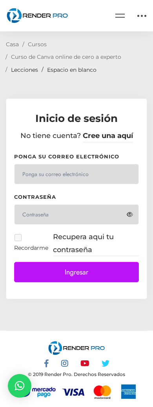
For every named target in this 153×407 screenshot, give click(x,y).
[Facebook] (46, 363)
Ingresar (76, 272)
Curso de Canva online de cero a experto (66, 56)
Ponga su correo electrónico (66, 156)
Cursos (37, 44)
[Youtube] (85, 363)
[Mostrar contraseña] (130, 214)
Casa (12, 44)
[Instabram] (64, 363)
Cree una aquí (108, 135)
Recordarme (31, 247)
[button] (19, 386)
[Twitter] (106, 363)
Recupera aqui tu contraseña (83, 243)
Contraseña (35, 197)
